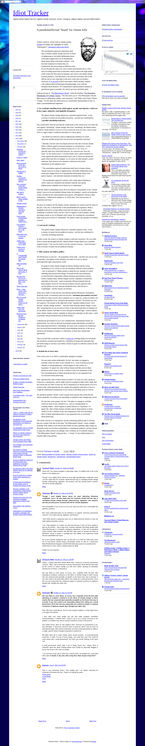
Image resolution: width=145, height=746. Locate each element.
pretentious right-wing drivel (58, 47)
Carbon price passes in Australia (21, 249)
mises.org (70, 338)
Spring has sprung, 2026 (112, 542)
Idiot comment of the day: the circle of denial (21, 165)
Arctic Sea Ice (109, 491)
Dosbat (106, 483)
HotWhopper (108, 333)
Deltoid (106, 372)
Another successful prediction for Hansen (22, 178)
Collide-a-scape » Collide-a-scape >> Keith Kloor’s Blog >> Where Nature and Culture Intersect (117, 549)
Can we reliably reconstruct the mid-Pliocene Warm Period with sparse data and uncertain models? (116, 316)
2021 (17, 110)
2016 (17, 124)
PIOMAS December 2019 (112, 493)
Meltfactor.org (109, 516)
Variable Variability (110, 324)
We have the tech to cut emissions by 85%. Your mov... (22, 280)
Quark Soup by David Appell (114, 253)
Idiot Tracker (31, 13)
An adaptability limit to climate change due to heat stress (23, 429)
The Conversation (108, 440)
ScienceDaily (106, 444)
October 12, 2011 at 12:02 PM (63, 493)
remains (39, 44)
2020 (17, 113)
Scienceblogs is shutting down (113, 373)
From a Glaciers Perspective (114, 453)
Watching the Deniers (111, 397)
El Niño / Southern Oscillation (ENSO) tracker (22, 383)
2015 (17, 127)
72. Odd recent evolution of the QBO (115, 500)
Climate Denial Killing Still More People (116, 255)
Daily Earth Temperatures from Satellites (21, 391)
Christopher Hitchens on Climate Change (116, 209)
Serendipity (108, 295)
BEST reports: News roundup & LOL (22, 198)
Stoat (106, 423)
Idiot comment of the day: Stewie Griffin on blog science (121, 133)
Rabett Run (108, 286)
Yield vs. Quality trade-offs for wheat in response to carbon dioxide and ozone (23, 414)
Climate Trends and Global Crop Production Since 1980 (22, 440)
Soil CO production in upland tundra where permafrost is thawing (22, 477)
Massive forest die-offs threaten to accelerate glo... (21, 317)
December (20, 141)
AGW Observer (109, 343)
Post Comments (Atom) (72, 728)
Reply (44, 487)
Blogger (93, 741)
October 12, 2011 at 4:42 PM (62, 593)
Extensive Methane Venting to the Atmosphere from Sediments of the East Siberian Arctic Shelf (23, 462)
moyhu (106, 464)
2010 (17, 351)
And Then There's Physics (113, 278)
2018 (17, 118)
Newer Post (42, 721)
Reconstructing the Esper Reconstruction (116, 588)
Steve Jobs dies (22, 286)
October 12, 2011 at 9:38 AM (64, 468)
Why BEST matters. (20, 193)
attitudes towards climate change (77, 454)
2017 (17, 121)
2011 (17, 138)
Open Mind (108, 245)
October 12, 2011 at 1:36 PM (64, 559)
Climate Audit (109, 587)
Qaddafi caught (22, 203)
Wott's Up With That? (111, 387)
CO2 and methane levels (21, 379)
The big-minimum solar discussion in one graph (119, 195)
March (19, 342)
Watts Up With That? (111, 566)
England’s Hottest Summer (112, 247)
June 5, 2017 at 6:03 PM (58, 665)
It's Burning (108, 404)
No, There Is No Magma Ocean (113, 381)
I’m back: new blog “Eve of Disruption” (116, 398)
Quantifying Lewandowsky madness (114, 219)
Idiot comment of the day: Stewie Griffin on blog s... (22, 186)
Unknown (45, 665)
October (20, 147)
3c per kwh (54, 81)
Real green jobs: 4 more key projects (22, 236)
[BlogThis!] (67, 451)
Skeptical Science (110, 236)
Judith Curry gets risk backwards (21, 309)
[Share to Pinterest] (73, 451)
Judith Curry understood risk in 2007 (21, 242)
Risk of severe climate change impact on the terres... (22, 301)
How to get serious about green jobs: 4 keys (22, 270)
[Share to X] (69, 451)
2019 (17, 115)
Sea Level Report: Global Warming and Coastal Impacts (116, 521)
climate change (42, 457)
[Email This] (65, 451)
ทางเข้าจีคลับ (46, 676)
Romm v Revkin (107, 156)
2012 (17, 136)
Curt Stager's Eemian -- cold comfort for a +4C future (22, 228)
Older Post (92, 721)
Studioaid (107, 553)
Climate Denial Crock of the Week (116, 303)
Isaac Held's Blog (110, 499)
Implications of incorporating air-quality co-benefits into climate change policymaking (22, 512)
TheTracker (46, 493)
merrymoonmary (77, 741)
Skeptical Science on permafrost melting (21, 152)
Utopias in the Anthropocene (113, 366)
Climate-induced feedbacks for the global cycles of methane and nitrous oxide (22, 483)
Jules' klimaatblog (110, 268)
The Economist (107, 434)
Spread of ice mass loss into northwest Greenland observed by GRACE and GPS (22, 500)
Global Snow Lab (18, 387)
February (20, 344)
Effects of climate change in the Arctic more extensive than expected (22, 434)
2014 (17, 130)
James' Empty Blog (111, 313)
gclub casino (46, 674)
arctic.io (107, 506)
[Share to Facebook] (71, 451)
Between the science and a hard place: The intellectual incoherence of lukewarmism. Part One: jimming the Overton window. (117, 145)
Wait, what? (20, 160)
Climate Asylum (109, 379)
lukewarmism (61, 457)
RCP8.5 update (109, 280)
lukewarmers (52, 457)
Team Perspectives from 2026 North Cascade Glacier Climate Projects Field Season (116, 456)
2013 (17, 133)
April (19, 339)
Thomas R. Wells (48, 468)
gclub (44, 678)
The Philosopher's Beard (60, 93)
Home (68, 721)
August (19, 327)
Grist (103, 437)
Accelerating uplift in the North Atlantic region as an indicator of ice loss (23, 470)
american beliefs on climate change (53, 454)
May (19, 336)
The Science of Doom (111, 474)
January (20, 347)
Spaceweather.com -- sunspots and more (20, 401)
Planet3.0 (107, 364)
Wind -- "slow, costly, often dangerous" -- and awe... (22, 291)
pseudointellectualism (73, 457)
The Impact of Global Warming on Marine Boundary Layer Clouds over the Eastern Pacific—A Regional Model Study (22, 453)
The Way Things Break (112, 414)
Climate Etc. (108, 532)
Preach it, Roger (22, 157)
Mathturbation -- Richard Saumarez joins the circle (22, 210)
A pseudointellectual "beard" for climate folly (22, 257)
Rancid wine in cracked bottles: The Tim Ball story (121, 119)
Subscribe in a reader (20, 364)
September (21, 324)
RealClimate (108, 261)
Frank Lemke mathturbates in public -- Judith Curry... (22, 219)
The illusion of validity (21, 172)
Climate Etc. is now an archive (113, 534)
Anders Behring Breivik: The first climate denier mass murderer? (120, 166)
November (20, 144)
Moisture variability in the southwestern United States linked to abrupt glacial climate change (22, 491)
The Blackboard (109, 540)
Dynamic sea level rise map (22, 375)
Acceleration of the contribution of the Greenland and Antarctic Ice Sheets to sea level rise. (22, 422)
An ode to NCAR (109, 297)
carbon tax (92, 454)
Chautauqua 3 (108, 485)
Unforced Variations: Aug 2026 (113, 262)
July (18, 330)
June (19, 333)
